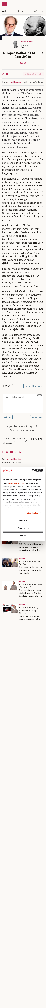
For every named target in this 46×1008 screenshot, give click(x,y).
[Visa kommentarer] (7, 74)
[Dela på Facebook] (3, 452)
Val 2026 (38, 11)
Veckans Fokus (22, 11)
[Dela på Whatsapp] (20, 452)
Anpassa (21, 528)
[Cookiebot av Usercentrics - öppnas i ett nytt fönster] (32, 470)
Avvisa (23, 536)
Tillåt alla (23, 521)
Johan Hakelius (14, 82)
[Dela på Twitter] (7, 452)
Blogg (23, 63)
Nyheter (6, 11)
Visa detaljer (32, 513)
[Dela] (3, 74)
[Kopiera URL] (16, 452)
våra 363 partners (17, 483)
